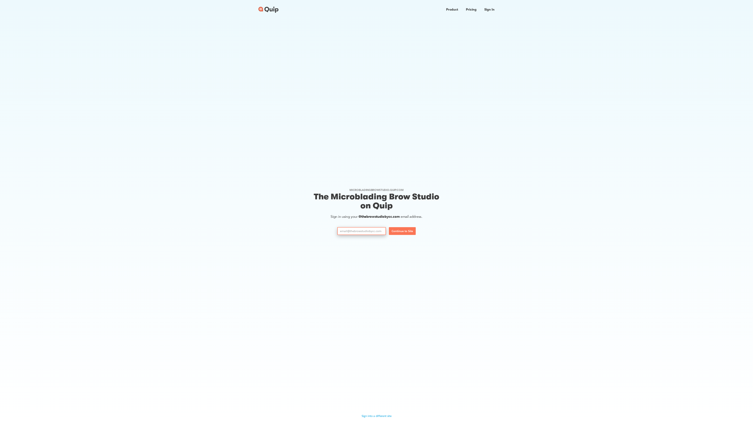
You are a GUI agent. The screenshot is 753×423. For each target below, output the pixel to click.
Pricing (471, 9)
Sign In (489, 9)
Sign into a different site (377, 416)
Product (452, 9)
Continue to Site (402, 231)
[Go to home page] (268, 10)
